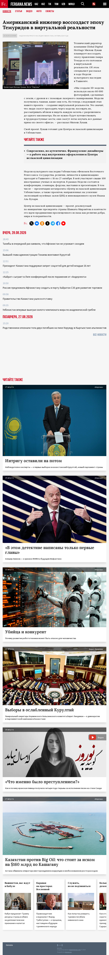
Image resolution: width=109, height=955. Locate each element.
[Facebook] (58, 223)
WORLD (71, 4)
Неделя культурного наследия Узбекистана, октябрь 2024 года (43, 36)
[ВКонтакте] (37, 223)
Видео (29, 11)
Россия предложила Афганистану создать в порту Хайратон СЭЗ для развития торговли (52, 287)
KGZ (43, 4)
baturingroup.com (75, 949)
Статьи (18, 11)
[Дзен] (47, 223)
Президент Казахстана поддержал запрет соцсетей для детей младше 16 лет (47, 265)
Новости (7, 11)
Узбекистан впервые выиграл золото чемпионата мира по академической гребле (49, 309)
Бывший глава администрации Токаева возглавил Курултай (36, 254)
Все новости (99, 335)
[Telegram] (53, 223)
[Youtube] (63, 223)
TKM (56, 4)
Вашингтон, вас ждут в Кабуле (17, 885)
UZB (63, 4)
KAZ (36, 4)
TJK (49, 4)
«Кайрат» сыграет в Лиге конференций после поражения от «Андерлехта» (45, 276)
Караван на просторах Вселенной (44, 886)
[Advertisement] (54, 357)
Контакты (9, 945)
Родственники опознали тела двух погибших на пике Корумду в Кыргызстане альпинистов (54, 327)
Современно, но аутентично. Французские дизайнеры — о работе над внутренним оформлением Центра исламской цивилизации (65, 154)
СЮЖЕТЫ (50, 11)
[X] (31, 223)
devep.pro (68, 952)
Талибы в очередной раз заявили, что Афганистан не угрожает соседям (43, 243)
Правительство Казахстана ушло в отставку (27, 298)
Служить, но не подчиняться (79, 885)
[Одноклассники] (42, 223)
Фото (39, 11)
